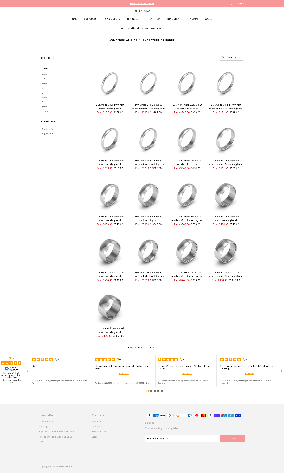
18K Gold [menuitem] (133, 18)
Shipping (42, 426)
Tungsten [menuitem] (173, 18)
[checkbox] (64, 74)
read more (124, 373)
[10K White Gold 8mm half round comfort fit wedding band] (225, 251)
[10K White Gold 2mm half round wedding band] (109, 84)
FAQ (40, 441)
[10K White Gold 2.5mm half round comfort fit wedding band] (225, 84)
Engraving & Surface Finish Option (56, 431)
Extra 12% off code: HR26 (142, 3)
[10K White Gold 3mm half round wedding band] (109, 140)
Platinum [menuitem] (154, 18)
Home (122, 28)
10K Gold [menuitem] (90, 18)
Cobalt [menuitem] (209, 18)
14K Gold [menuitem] (111, 18)
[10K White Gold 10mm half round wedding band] (109, 307)
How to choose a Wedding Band (55, 436)
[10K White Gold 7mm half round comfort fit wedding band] (187, 251)
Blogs (94, 436)
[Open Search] (231, 3)
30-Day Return (46, 421)
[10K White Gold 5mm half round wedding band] (109, 195)
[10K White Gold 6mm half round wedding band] (148, 195)
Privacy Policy (99, 431)
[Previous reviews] (28, 371)
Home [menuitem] (73, 18)
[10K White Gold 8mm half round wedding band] (109, 251)
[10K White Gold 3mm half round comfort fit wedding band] (148, 140)
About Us (96, 421)
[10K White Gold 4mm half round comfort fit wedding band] (225, 140)
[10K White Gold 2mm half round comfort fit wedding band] (148, 84)
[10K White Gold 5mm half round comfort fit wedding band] (187, 195)
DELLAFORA (142, 11)
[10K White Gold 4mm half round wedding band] (187, 140)
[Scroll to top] (278, 467)
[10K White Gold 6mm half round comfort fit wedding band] (148, 251)
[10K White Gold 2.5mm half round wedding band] (187, 84)
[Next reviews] (282, 371)
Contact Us (98, 426)
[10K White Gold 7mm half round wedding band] (225, 195)
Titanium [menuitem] (192, 18)
